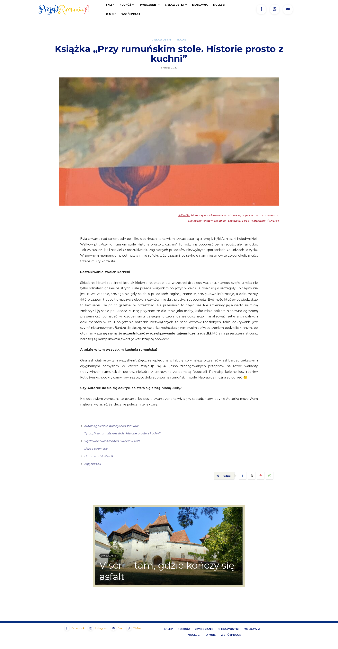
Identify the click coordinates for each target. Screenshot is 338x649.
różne (182, 40)
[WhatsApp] (269, 476)
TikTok (137, 628)
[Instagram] (274, 9)
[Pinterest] (260, 476)
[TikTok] (129, 628)
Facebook (78, 628)
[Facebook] (261, 9)
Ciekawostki (161, 40)
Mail (120, 628)
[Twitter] (251, 476)
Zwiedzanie (108, 555)
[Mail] (288, 9)
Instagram (101, 628)
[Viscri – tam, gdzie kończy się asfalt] (169, 546)
